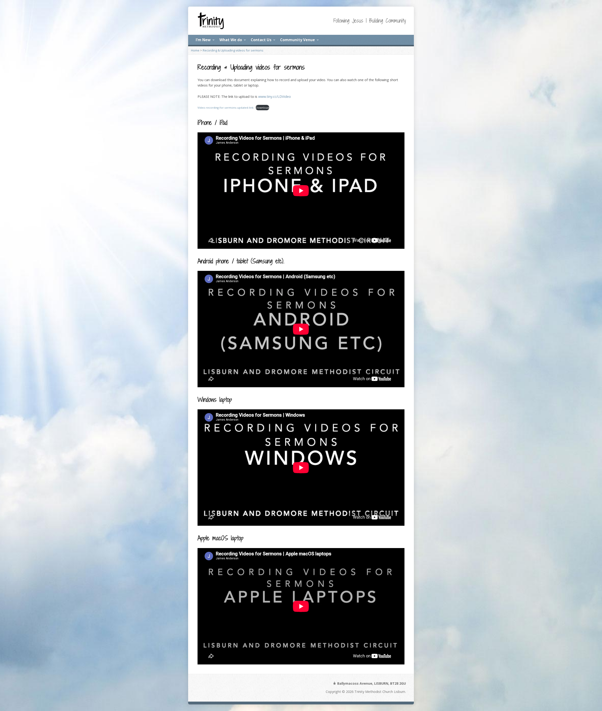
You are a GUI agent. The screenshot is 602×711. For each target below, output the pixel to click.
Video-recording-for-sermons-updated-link (225, 107)
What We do (230, 39)
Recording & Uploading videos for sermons (233, 50)
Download (262, 107)
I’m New (203, 39)
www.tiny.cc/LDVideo (274, 96)
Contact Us (261, 39)
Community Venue (297, 39)
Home (195, 50)
